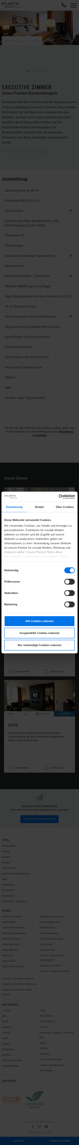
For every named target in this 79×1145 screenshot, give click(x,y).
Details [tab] (39, 506)
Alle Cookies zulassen (39, 621)
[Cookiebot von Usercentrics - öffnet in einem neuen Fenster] (59, 496)
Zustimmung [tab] (14, 506)
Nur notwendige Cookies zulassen (40, 645)
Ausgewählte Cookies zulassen (39, 633)
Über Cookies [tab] (65, 506)
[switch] (69, 582)
